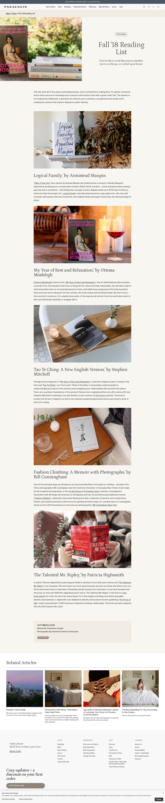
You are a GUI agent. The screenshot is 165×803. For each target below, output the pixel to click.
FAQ (110, 756)
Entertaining (43, 637)
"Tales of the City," (42, 183)
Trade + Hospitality (142, 753)
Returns (112, 744)
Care (111, 747)
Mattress (92, 7)
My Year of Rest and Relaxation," (75, 382)
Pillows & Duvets (80, 7)
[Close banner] (163, 792)
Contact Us (113, 750)
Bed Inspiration (89, 747)
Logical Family (68, 194)
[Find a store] (149, 7)
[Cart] (158, 7)
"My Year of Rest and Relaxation (80, 283)
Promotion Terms (115, 753)
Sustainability (140, 750)
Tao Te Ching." (49, 385)
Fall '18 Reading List (26, 14)
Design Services (89, 756)
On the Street (75, 491)
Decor (114, 7)
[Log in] (153, 7)
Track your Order (115, 759)
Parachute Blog (89, 753)
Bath (59, 747)
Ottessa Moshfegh (43, 283)
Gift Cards (61, 756)
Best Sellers (51, 7)
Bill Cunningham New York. (104, 505)
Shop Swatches (63, 762)
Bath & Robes (104, 7)
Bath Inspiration (89, 750)
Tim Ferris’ (100, 396)
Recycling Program (142, 756)
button (42, 785)
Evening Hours (93, 491)
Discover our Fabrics (90, 744)
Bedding (67, 7)
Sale (121, 7)
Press (137, 747)
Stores (60, 759)
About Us (138, 744)
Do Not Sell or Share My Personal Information (117, 763)
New (60, 7)
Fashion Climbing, (42, 498)
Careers (138, 759)
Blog (8, 14)
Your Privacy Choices (116, 767)
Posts (14, 14)
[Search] (144, 7)
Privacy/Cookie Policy (25, 799)
